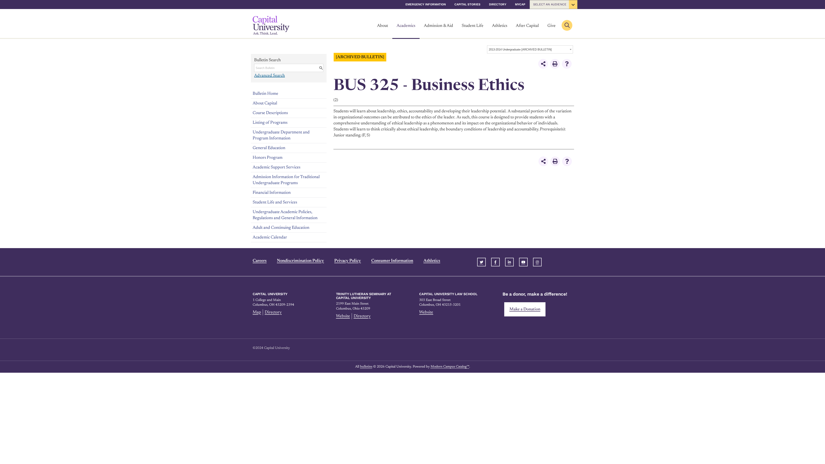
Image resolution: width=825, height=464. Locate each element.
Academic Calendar (270, 237)
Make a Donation (524, 309)
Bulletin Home (265, 94)
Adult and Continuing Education (281, 228)
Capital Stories (467, 4)
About (382, 26)
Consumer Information (392, 261)
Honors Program (268, 158)
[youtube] (523, 262)
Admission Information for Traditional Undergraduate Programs (286, 180)
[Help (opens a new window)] (566, 64)
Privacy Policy (347, 261)
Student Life (472, 26)
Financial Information (272, 193)
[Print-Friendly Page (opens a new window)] (555, 64)
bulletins (366, 366)
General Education (269, 148)
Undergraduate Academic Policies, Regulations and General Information (285, 215)
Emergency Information (425, 4)
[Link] (271, 25)
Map (257, 312)
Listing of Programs (270, 123)
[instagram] (537, 262)
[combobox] (530, 49)
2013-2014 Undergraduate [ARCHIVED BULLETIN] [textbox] (520, 49)
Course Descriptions (270, 113)
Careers (260, 261)
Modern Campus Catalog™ (450, 366)
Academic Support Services (276, 167)
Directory (497, 4)
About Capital (265, 103)
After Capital (527, 26)
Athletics (499, 26)
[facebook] (495, 262)
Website (343, 316)
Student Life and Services (275, 202)
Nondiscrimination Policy (300, 261)
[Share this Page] (543, 64)
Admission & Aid (438, 26)
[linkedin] (509, 262)
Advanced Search (269, 75)
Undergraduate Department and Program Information (281, 135)
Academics (406, 26)
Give (551, 26)
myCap (520, 4)
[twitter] (481, 262)
